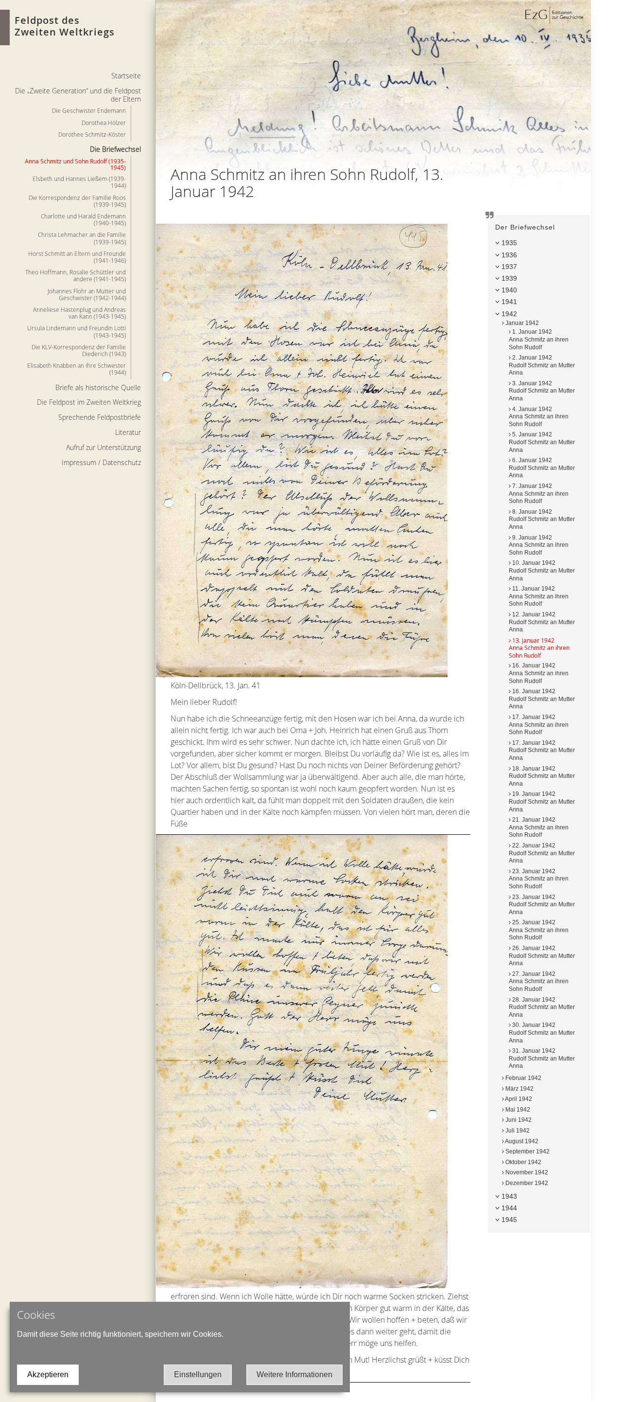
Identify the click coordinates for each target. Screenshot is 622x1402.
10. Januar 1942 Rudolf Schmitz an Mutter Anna (542, 570)
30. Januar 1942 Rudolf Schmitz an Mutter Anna (542, 1032)
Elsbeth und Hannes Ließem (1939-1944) (79, 182)
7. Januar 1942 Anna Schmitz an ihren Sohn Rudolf (539, 493)
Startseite (126, 75)
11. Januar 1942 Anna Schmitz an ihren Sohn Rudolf (539, 596)
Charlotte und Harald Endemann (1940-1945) (83, 219)
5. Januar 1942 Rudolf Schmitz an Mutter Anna (542, 442)
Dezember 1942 (526, 1183)
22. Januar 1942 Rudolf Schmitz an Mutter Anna (542, 853)
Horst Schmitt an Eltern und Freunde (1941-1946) (77, 257)
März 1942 (519, 1088)
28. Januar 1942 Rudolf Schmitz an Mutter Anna (542, 1007)
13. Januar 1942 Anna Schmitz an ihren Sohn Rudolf (539, 647)
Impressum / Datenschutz (101, 462)
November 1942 (526, 1172)
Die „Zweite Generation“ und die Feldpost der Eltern (78, 95)
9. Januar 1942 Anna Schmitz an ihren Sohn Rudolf (539, 545)
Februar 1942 (522, 1078)
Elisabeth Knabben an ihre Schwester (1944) (76, 368)
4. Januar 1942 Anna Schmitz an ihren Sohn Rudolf (539, 417)
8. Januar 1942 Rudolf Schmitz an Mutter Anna (542, 519)
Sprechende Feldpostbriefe (99, 417)
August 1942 (521, 1141)
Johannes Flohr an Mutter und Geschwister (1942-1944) (87, 294)
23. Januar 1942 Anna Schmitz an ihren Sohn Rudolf (539, 879)
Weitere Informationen (294, 1374)
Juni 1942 (518, 1119)
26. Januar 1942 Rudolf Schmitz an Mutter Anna (542, 956)
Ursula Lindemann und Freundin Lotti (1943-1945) (76, 331)
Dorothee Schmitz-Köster (92, 134)
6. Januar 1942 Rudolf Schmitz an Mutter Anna (542, 468)
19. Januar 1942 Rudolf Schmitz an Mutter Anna (542, 801)
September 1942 (527, 1151)
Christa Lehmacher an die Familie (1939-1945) (82, 238)
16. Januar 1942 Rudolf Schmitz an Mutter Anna (542, 699)
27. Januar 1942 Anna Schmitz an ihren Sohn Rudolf (539, 981)
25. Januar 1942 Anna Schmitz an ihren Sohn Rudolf (539, 930)
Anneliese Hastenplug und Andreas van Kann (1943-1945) (79, 313)
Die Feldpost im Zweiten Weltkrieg (89, 402)
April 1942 (518, 1099)
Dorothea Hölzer (104, 122)
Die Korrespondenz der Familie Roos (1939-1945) (77, 201)
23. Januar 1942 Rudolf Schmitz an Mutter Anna (542, 905)
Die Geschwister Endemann (89, 110)
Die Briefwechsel (115, 149)
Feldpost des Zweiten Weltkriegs (65, 26)
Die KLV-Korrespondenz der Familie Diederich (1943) (79, 350)
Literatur (128, 432)
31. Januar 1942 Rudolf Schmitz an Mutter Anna (542, 1058)
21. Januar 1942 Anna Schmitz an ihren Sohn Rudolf (539, 827)
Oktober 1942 (522, 1162)
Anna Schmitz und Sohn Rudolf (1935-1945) (75, 164)
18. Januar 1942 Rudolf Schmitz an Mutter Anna (542, 776)
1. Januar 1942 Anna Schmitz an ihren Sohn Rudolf (539, 339)
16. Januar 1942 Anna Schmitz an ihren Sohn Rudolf (539, 673)
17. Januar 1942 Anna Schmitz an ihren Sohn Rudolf (539, 725)
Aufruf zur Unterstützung (103, 447)
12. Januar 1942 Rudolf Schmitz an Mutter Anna (542, 622)
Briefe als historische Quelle (98, 387)
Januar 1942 (521, 323)
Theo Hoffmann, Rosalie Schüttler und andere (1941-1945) (75, 275)
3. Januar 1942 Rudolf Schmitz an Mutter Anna (542, 391)
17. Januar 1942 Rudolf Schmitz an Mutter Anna (542, 750)
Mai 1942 (517, 1109)
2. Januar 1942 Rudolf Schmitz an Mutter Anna (542, 365)
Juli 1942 (517, 1130)
